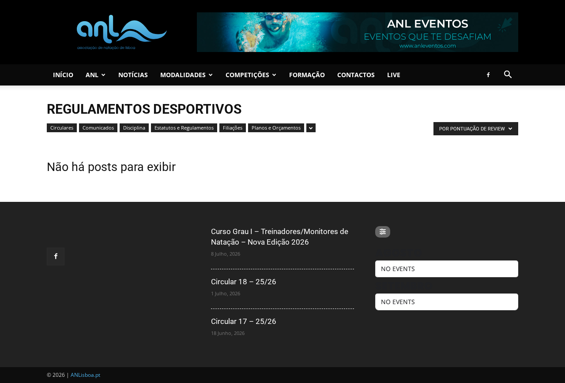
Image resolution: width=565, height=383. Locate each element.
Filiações (232, 127)
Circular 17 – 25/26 (243, 321)
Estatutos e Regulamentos (184, 127)
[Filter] (382, 232)
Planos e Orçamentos (276, 127)
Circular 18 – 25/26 (243, 281)
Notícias (133, 75)
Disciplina (134, 127)
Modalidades (183, 75)
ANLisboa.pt (85, 375)
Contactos (356, 75)
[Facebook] (488, 75)
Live (393, 75)
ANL (92, 75)
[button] (507, 75)
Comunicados (98, 127)
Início (63, 75)
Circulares (61, 127)
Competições (247, 75)
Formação (307, 75)
